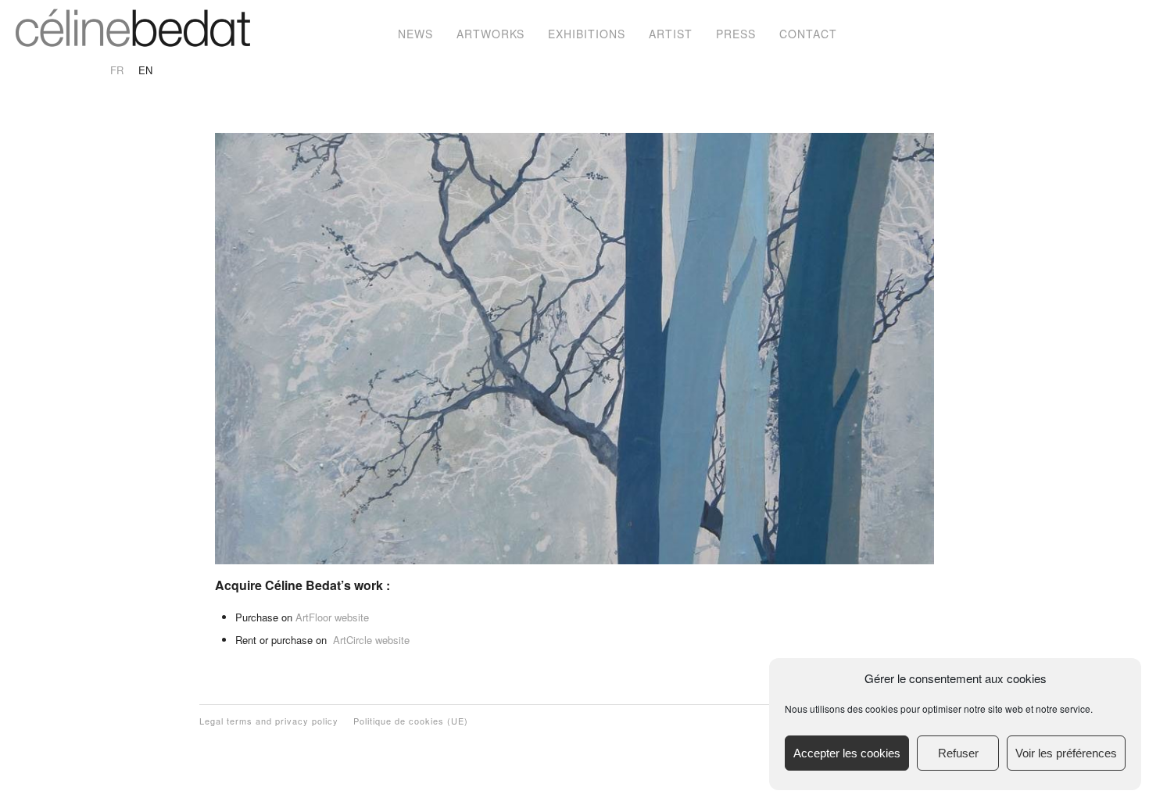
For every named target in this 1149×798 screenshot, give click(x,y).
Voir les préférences (1066, 753)
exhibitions (586, 33)
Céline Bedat (133, 27)
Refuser (958, 753)
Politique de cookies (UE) (410, 720)
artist (671, 33)
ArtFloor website (332, 617)
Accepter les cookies (846, 753)
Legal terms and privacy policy (268, 720)
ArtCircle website (371, 639)
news (415, 33)
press (736, 33)
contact (808, 33)
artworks (490, 33)
